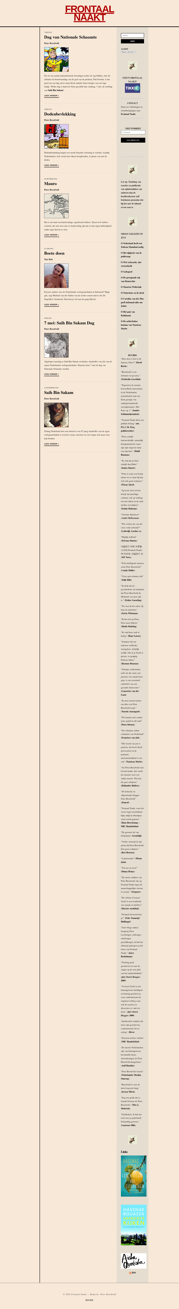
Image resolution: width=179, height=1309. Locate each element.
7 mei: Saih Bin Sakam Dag (69, 323)
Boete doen (54, 253)
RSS (133, 1272)
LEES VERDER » (51, 96)
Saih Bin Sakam (55, 90)
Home (90, 1300)
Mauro (50, 183)
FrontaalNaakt (89, 13)
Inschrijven (133, 140)
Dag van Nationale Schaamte (70, 37)
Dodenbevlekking (60, 114)
